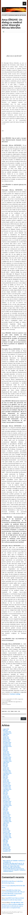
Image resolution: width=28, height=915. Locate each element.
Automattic (10, 913)
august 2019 (6, 823)
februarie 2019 (6, 831)
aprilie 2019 (6, 828)
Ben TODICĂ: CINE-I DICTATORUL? (12, 867)
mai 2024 (5, 750)
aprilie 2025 (6, 737)
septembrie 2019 (7, 821)
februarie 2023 (6, 770)
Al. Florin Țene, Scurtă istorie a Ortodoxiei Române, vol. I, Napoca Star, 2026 (13, 865)
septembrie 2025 (7, 733)
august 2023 (6, 762)
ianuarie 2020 (6, 816)
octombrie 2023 (7, 760)
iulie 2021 (5, 792)
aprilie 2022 (6, 780)
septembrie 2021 (7, 789)
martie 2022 (6, 781)
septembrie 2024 (7, 746)
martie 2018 (6, 845)
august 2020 (6, 806)
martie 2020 (6, 813)
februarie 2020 (6, 815)
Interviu (8, 700)
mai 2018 (5, 843)
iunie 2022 (5, 777)
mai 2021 (5, 794)
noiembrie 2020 (7, 802)
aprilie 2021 (6, 796)
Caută (3, 716)
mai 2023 (5, 766)
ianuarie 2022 (6, 784)
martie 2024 (6, 753)
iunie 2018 (5, 841)
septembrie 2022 (7, 773)
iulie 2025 (5, 735)
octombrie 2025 (7, 731)
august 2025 (6, 734)
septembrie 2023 (7, 761)
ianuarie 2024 (6, 756)
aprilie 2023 (6, 768)
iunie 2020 (5, 809)
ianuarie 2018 (6, 848)
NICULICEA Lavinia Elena (8, 881)
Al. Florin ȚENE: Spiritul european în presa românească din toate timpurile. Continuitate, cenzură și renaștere (14, 870)
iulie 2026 (5, 730)
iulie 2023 (5, 764)
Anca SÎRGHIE (9, 701)
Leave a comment (6, 704)
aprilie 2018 (6, 844)
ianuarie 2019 (6, 832)
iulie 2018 (5, 840)
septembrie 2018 (7, 837)
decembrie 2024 (7, 742)
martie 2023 (6, 769)
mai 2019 (5, 827)
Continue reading (14, 694)
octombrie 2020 (7, 804)
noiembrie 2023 (7, 758)
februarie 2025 (6, 739)
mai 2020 (5, 810)
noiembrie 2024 (7, 743)
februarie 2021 (6, 798)
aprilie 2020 (6, 812)
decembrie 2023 (7, 757)
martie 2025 (6, 738)
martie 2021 (6, 797)
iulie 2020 (5, 808)
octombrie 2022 (7, 772)
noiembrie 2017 (7, 851)
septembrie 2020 (7, 805)
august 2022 (6, 774)
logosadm (20, 699)
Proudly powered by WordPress (10, 912)
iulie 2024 (5, 747)
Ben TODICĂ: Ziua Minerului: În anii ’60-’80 (13, 863)
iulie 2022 (5, 776)
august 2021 (6, 790)
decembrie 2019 (7, 817)
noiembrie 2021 (7, 786)
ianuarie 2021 (6, 800)
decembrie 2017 (7, 849)
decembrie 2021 (7, 785)
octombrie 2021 (7, 788)
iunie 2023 (5, 765)
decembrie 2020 (7, 801)
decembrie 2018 (7, 833)
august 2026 (6, 729)
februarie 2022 (6, 782)
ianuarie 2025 (6, 741)
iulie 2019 (5, 824)
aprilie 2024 (6, 751)
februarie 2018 (6, 847)
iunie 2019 (5, 825)
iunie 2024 (5, 749)
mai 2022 (5, 778)
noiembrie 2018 (7, 835)
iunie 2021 (5, 793)
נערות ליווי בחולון (5, 885)
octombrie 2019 (7, 820)
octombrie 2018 (7, 836)
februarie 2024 (6, 754)
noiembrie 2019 (7, 819)
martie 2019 (6, 829)
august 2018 (6, 839)
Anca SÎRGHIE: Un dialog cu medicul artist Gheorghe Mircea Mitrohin (12, 23)
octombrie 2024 (7, 745)
